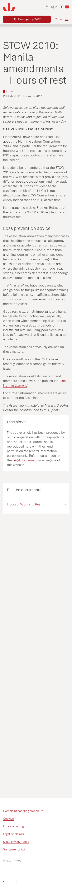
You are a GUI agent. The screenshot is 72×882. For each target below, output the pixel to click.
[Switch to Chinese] (67, 7)
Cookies (8, 819)
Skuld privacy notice (16, 842)
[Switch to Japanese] (62, 7)
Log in (53, 7)
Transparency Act (14, 849)
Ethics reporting (13, 826)
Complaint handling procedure (23, 811)
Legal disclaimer (24, 460)
